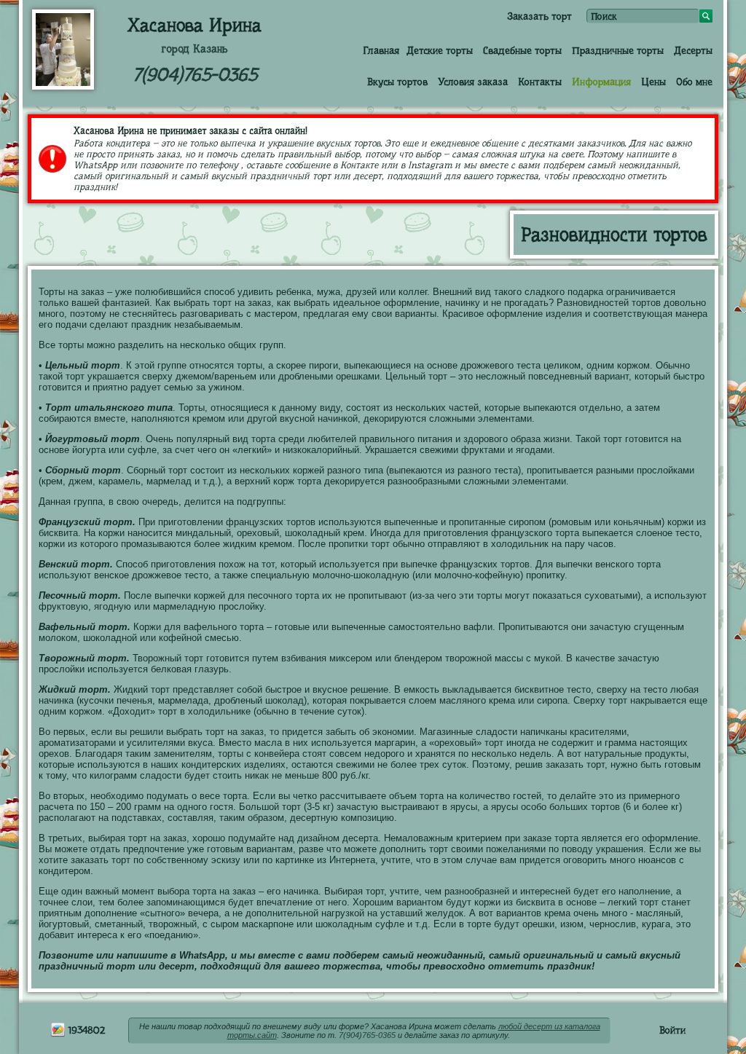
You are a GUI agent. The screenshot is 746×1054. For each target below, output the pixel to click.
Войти (672, 1030)
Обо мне (694, 81)
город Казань (194, 48)
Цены (653, 81)
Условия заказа (473, 81)
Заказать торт (539, 16)
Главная (381, 50)
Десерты (693, 50)
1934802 (85, 1030)
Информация (601, 81)
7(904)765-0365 (195, 74)
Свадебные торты (522, 50)
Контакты (540, 81)
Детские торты (440, 50)
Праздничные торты (618, 50)
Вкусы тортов (397, 81)
